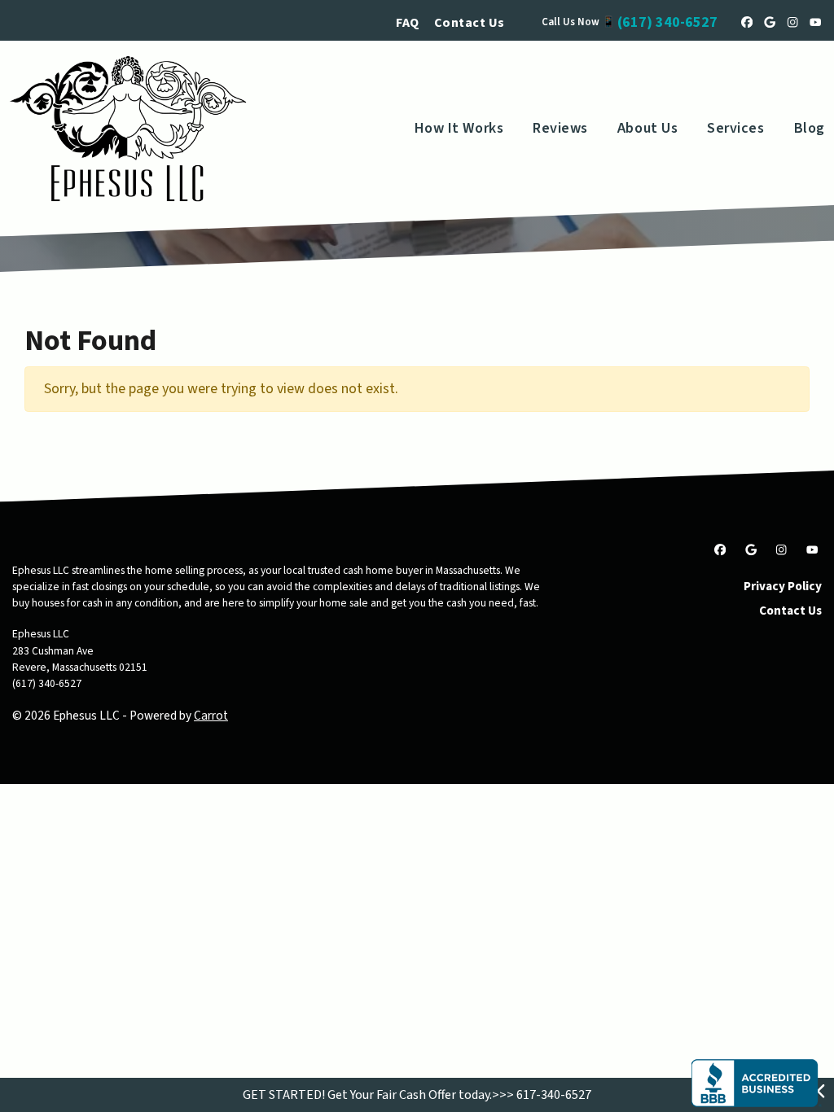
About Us (647, 128)
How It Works (459, 128)
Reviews (560, 128)
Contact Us (469, 23)
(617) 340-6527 (667, 22)
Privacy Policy (783, 586)
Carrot (211, 716)
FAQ (407, 23)
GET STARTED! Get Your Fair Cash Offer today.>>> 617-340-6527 (417, 1095)
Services (735, 128)
